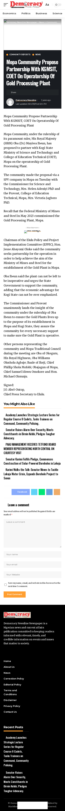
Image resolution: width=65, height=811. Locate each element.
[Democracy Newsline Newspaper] (27, 4)
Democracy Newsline (26, 100)
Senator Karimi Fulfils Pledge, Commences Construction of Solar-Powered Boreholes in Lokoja (32, 461)
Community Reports (20, 55)
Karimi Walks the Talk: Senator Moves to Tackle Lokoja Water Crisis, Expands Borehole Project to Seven (31, 473)
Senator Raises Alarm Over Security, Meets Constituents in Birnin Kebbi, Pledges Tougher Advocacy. (29, 434)
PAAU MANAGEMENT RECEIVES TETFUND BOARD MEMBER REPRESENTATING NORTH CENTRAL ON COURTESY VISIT (30, 448)
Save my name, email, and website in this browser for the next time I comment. (34, 584)
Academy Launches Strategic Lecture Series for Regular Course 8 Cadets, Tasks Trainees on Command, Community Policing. (32, 419)
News (38, 55)
